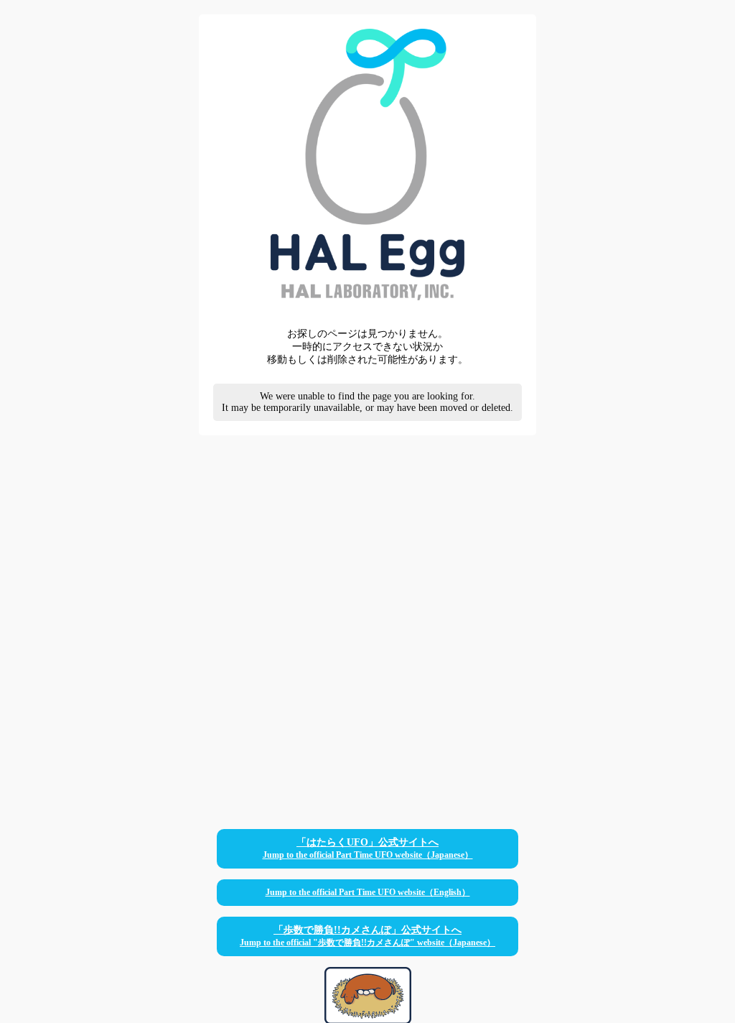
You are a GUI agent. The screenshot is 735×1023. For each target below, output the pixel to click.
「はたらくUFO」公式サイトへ (368, 848)
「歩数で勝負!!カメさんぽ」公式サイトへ (367, 936)
